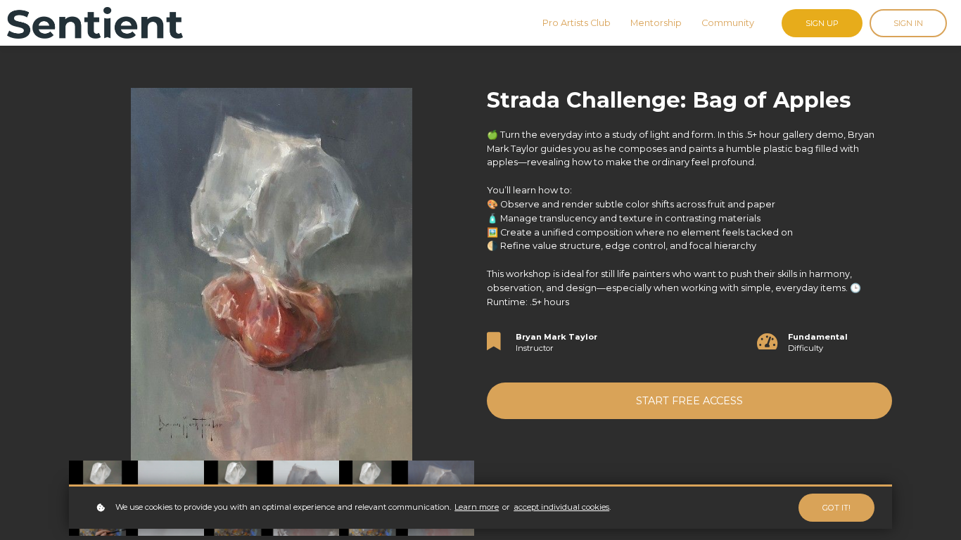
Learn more (476, 507)
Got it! (836, 508)
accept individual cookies (561, 507)
